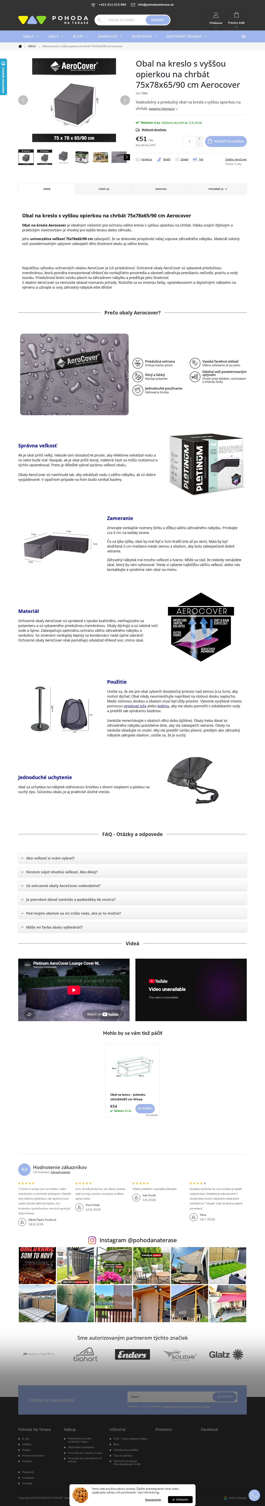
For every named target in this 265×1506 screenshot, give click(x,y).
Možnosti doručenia (154, 130)
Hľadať (157, 20)
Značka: (236, 159)
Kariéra (26, 1450)
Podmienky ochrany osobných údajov (80, 1440)
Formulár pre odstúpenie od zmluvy (84, 1460)
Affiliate (26, 1444)
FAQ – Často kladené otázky (130, 1438)
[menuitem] (31, 36)
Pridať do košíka (229, 141)
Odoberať (224, 1397)
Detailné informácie (162, 109)
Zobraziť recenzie (60, 1172)
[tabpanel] (132, 1083)
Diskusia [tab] (161, 189)
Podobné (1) (216, 189)
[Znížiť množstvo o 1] (199, 144)
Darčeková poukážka (125, 1450)
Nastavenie (153, 1500)
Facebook (28, 1472)
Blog (116, 1444)
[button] (254, 1495)
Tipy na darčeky (122, 1455)
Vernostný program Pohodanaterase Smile (126, 1463)
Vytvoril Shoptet (238, 1498)
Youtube (27, 1483)
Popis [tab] (46, 189)
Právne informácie (33, 1455)
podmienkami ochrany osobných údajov (187, 1406)
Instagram (28, 1477)
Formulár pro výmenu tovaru (85, 1453)
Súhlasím (182, 1499)
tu (158, 1492)
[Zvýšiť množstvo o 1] (199, 138)
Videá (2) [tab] (104, 189)
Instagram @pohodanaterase (138, 1240)
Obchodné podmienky (81, 1447)
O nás (25, 1438)
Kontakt (27, 1461)
